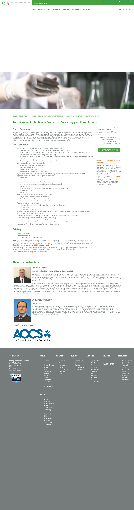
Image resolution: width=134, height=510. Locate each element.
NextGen (94, 367)
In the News (48, 384)
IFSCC (93, 373)
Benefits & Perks (94, 364)
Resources (86, 9)
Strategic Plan (48, 369)
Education (41, 9)
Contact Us (14, 356)
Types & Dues (95, 361)
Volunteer (94, 375)
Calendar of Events (79, 362)
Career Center (76, 9)
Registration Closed (109, 150)
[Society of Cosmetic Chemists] (15, 3)
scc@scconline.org (15, 370)
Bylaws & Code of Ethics (49, 404)
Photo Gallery (79, 369)
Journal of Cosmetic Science (125, 365)
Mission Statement (47, 362)
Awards (46, 373)
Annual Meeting (80, 367)
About (34, 9)
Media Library (127, 361)
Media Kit (47, 382)
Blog (60, 373)
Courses (62, 361)
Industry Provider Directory (125, 377)
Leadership (47, 371)
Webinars (62, 363)
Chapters (66, 9)
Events (49, 9)
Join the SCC (95, 378)
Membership (57, 9)
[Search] (123, 9)
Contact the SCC (49, 386)
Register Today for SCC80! (41, 3)
